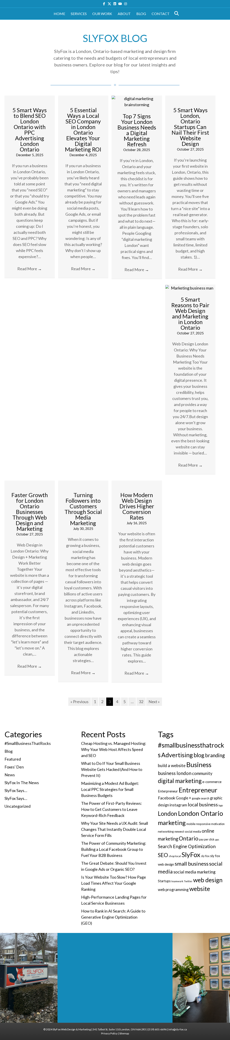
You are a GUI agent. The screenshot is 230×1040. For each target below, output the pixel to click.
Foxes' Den (14, 766)
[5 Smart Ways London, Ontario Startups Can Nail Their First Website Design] (190, 98)
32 (141, 701)
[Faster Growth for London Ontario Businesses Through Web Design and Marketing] (29, 483)
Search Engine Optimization (187, 846)
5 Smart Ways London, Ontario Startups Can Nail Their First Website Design (190, 127)
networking (166, 831)
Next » (154, 701)
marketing (172, 822)
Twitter (188, 881)
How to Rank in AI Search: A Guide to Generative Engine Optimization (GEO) (113, 917)
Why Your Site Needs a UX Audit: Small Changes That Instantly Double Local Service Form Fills (114, 829)
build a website (172, 765)
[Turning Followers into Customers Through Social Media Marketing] (83, 483)
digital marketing (180, 780)
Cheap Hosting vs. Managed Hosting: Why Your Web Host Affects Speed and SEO (113, 749)
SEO (163, 855)
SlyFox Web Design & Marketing (72, 1029)
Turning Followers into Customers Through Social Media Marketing (83, 508)
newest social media (188, 831)
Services (79, 13)
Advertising (177, 755)
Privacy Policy (109, 1033)
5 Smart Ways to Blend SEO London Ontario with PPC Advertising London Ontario (29, 130)
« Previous (79, 701)
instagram (178, 805)
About (124, 13)
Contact (161, 13)
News (9, 774)
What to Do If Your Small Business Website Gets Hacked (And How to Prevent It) (111, 769)
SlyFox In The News (21, 782)
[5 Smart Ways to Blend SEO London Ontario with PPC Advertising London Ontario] (29, 98)
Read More (29, 268)
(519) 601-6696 (157, 1029)
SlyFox (190, 854)
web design (208, 880)
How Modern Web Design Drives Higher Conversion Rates (136, 506)
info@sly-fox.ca (177, 1029)
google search (200, 798)
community (202, 773)
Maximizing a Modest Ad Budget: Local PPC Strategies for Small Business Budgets (110, 789)
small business (191, 863)
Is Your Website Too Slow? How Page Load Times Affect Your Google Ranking (113, 883)
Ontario (188, 838)
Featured (12, 759)
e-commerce (211, 782)
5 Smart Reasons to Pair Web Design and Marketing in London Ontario (190, 313)
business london (174, 773)
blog (199, 755)
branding (215, 755)
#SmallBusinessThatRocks (27, 743)
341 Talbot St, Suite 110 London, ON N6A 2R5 (119, 1029)
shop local (175, 856)
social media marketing (194, 871)
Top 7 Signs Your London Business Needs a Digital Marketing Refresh (136, 130)
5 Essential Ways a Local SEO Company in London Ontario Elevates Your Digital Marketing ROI (83, 130)
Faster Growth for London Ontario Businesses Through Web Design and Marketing (29, 511)
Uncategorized (17, 806)
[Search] (175, 13)
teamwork (177, 881)
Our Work (102, 13)
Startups (164, 881)
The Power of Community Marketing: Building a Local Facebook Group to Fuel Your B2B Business (113, 849)
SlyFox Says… (15, 790)
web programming (173, 889)
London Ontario (200, 813)
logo (221, 805)
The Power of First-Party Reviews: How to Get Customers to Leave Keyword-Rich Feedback (111, 809)
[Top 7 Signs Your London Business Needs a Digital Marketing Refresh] (137, 101)
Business (198, 764)
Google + (183, 798)
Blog (141, 13)
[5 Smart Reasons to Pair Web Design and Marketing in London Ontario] (190, 287)
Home (59, 13)
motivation (218, 824)
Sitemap (124, 1033)
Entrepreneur (198, 790)
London (167, 813)
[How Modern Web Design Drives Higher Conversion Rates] (137, 483)
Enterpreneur (168, 791)
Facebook (166, 797)
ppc (217, 839)
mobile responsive (198, 824)
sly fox (205, 856)
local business (203, 804)
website (199, 888)
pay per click (207, 839)
